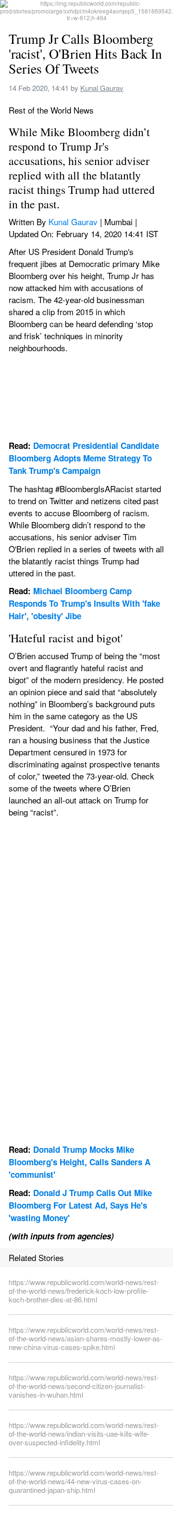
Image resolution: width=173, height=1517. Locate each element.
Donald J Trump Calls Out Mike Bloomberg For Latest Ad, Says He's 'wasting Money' (81, 1205)
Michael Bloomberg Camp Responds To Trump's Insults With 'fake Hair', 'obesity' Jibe (85, 603)
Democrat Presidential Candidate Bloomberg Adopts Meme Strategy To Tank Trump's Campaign (85, 458)
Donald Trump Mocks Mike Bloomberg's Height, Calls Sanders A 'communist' (81, 1162)
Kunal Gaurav (102, 88)
